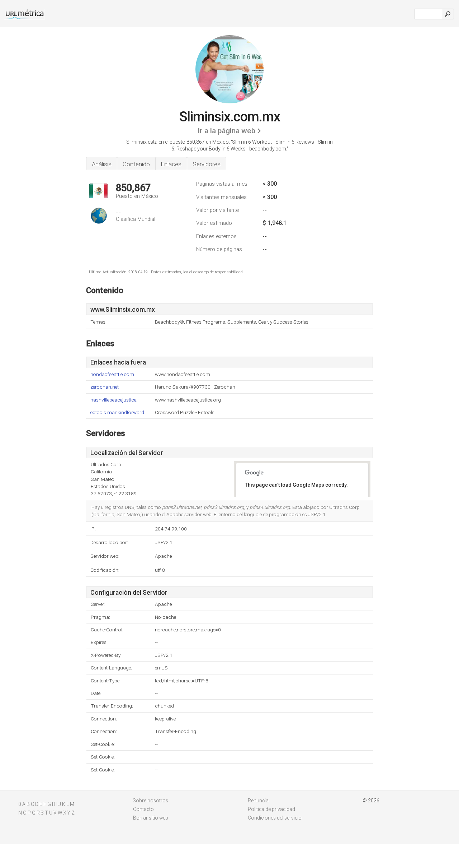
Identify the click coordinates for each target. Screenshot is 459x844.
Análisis (102, 164)
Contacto (143, 809)
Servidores (207, 164)
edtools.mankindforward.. (118, 412)
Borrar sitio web (150, 818)
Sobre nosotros (150, 800)
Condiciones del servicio (275, 818)
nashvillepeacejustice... (114, 400)
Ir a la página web (226, 130)
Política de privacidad (271, 809)
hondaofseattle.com (112, 374)
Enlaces (171, 164)
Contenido (136, 164)
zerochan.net (104, 387)
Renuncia (258, 800)
